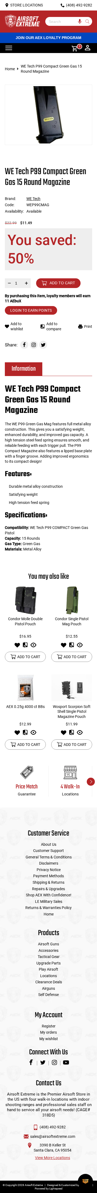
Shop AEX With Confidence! (48, 895)
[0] (72, 48)
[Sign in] (88, 48)
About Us (48, 844)
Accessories (48, 950)
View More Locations (52, 1158)
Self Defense (48, 994)
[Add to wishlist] (17, 646)
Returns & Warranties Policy (48, 908)
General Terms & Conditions (49, 857)
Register (49, 1026)
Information (24, 369)
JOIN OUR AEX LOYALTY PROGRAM (48, 38)
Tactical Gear (49, 957)
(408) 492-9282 (53, 1127)
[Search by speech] (79, 21)
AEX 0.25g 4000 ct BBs (25, 706)
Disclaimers (48, 863)
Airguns (48, 988)
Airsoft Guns (48, 944)
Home (10, 69)
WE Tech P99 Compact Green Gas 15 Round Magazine (51, 68)
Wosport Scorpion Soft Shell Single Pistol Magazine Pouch (72, 711)
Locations (48, 976)
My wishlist (48, 1039)
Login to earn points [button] (31, 310)
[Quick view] (33, 646)
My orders (48, 1032)
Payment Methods (48, 876)
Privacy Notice (49, 870)
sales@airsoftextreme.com (52, 1136)
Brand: (10, 199)
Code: (9, 205)
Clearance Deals (48, 982)
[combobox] (64, 21)
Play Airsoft (48, 969)
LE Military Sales (48, 901)
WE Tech (33, 199)
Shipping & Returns (48, 882)
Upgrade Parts (48, 963)
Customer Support (48, 850)
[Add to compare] (25, 646)
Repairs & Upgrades (48, 889)
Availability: (14, 211)
